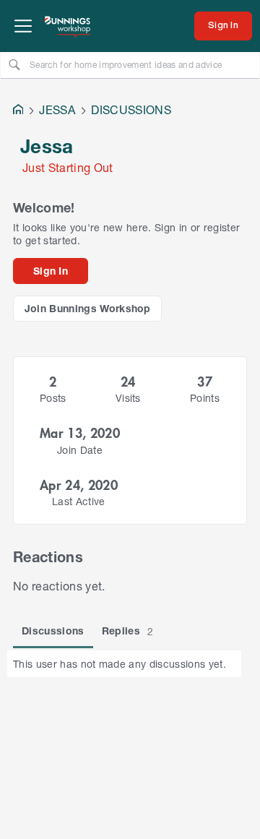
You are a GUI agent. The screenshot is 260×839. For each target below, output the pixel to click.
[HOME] (18, 111)
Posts (53, 398)
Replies (128, 630)
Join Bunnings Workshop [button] (88, 308)
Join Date (80, 450)
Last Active (78, 501)
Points (205, 398)
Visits (128, 398)
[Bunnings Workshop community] (67, 26)
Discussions (53, 630)
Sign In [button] (50, 270)
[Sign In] (223, 26)
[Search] (14, 64)
